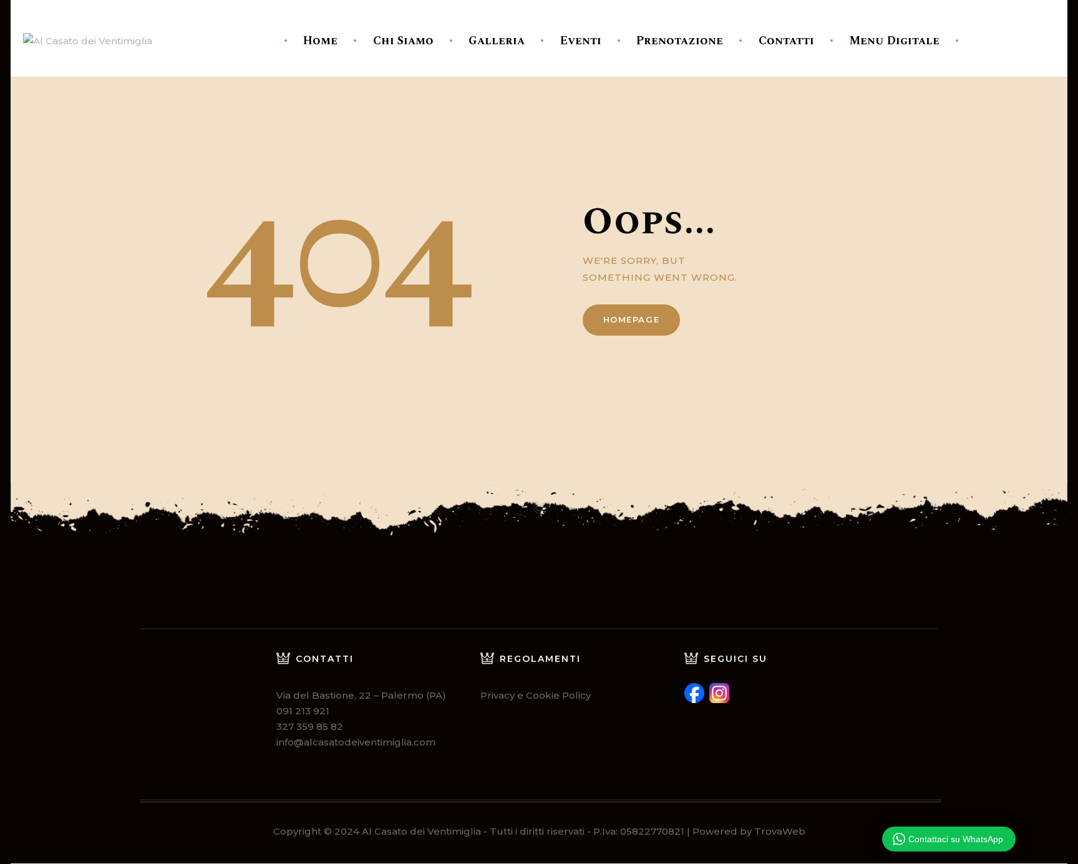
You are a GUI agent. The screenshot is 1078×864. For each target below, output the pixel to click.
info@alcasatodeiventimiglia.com (355, 742)
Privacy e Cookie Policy (535, 695)
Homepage (631, 319)
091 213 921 (302, 711)
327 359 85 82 (309, 726)
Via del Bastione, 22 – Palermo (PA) (361, 695)
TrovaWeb (779, 831)
